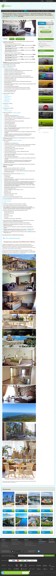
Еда (4, 10)
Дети (35, 10)
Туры (25, 10)
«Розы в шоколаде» (8, 110)
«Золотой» (6, 94)
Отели (32, 10)
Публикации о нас (5, 542)
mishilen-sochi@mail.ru (28, 230)
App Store (14, 551)
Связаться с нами (41, 542)
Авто (15, 10)
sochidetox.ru (42, 52)
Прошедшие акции (15, 544)
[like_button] (51, 21)
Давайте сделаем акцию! (16, 541)
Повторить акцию (46, 31)
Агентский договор (28, 541)
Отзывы (11, 38)
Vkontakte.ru (50, 542)
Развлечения (11, 10)
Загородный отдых (46, 132)
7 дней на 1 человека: (16, 112)
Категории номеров (7, 201)
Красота (6, 10)
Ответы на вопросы (5, 546)
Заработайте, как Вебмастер (17, 542)
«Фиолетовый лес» (7, 99)
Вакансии (3, 544)
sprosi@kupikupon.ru (42, 541)
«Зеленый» (6, 105)
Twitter (52, 542)
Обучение (18, 10)
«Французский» (7, 101)
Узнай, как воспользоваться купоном (13, 238)
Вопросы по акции (20, 38)
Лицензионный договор (29, 542)
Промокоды (38, 10)
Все (2, 10)
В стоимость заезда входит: (8, 67)
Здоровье (43, 10)
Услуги (28, 10)
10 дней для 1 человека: (17, 140)
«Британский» (7, 106)
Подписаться (25, 572)
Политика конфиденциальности (30, 545)
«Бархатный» (6, 100)
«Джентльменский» (8, 96)
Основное (5, 38)
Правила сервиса (5, 545)
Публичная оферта (28, 544)
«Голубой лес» (7, 97)
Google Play (21, 551)
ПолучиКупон (47, 10)
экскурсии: (23, 173)
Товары (22, 10)
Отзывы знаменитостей (7, 199)
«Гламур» (6, 109)
